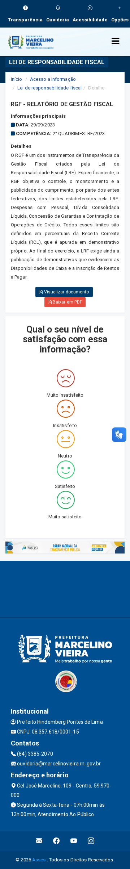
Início (16, 79)
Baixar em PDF (67, 302)
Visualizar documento (66, 291)
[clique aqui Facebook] (56, 841)
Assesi (39, 859)
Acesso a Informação (53, 79)
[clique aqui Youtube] (74, 841)
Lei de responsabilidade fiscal (49, 88)
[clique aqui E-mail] (39, 841)
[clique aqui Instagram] (91, 841)
